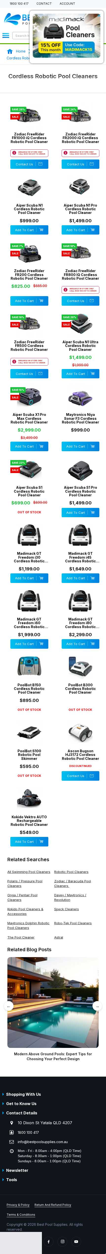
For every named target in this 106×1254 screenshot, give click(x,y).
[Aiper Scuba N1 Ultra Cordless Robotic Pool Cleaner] (81, 331)
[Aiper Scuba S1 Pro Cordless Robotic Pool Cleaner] (81, 476)
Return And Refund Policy (53, 1205)
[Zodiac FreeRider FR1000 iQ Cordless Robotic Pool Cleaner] (29, 123)
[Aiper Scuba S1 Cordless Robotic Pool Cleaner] (29, 476)
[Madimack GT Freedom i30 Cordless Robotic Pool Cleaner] (29, 542)
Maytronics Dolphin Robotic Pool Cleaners (28, 925)
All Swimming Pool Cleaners (28, 872)
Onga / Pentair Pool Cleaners (22, 897)
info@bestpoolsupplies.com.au (43, 1142)
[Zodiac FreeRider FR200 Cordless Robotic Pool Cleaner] (29, 260)
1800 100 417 (19, 3)
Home (21, 51)
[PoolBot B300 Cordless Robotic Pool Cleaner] (81, 674)
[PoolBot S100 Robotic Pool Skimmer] (29, 740)
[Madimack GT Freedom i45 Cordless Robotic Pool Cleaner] (81, 542)
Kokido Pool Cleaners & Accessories (25, 911)
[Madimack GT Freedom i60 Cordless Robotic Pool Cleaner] (29, 608)
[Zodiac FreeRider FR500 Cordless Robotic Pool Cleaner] (29, 331)
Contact (44, 3)
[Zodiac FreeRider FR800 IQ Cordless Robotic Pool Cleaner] (81, 260)
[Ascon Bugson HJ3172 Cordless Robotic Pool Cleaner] (81, 740)
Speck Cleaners (66, 909)
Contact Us (24, 164)
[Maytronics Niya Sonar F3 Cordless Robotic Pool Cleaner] (81, 403)
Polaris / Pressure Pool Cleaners (24, 883)
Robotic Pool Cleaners (71, 872)
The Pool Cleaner (21, 937)
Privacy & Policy (18, 1205)
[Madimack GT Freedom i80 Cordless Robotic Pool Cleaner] (81, 608)
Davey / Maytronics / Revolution (70, 897)
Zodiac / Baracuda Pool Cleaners (72, 883)
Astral (58, 937)
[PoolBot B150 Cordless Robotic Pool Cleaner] (29, 674)
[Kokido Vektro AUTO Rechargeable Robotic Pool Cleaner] (29, 806)
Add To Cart (24, 230)
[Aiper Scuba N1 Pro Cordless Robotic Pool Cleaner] (81, 194)
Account (67, 3)
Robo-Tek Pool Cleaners (73, 923)
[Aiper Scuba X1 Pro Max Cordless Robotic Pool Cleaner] (29, 403)
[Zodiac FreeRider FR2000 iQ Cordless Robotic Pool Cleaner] (81, 123)
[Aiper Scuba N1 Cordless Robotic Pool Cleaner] (29, 194)
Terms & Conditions (21, 1214)
